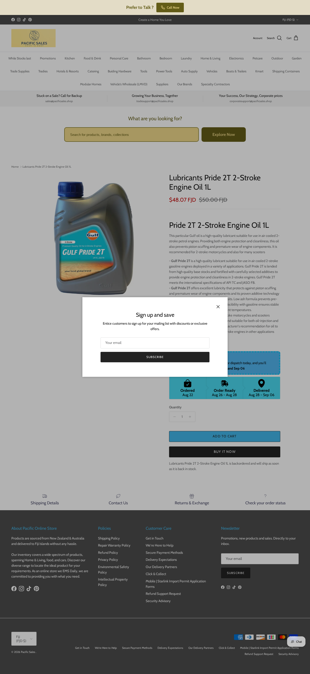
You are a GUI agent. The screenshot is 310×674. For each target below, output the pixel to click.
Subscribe (155, 357)
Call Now (173, 7)
